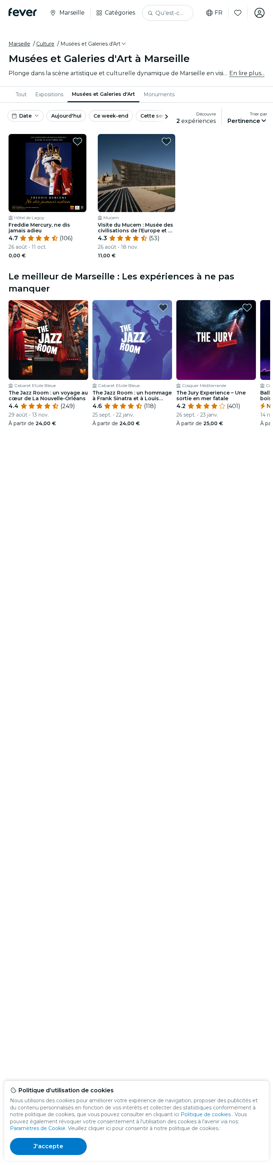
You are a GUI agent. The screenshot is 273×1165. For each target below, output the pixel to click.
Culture (45, 44)
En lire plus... (246, 73)
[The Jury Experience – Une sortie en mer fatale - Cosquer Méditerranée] (216, 340)
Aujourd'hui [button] (66, 116)
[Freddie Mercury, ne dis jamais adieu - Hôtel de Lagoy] (47, 173)
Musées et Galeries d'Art (103, 94)
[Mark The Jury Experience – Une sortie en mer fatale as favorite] (247, 307)
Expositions (49, 94)
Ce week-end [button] (110, 116)
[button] (93, 43)
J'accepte (48, 1146)
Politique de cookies (206, 1114)
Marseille (19, 44)
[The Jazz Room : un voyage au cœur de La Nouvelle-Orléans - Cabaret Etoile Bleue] (48, 340)
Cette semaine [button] (159, 116)
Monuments (159, 94)
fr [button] (219, 13)
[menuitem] (21, 94)
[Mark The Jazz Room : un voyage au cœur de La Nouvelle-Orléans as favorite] (79, 307)
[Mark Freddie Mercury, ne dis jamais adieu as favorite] (77, 141)
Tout (21, 94)
